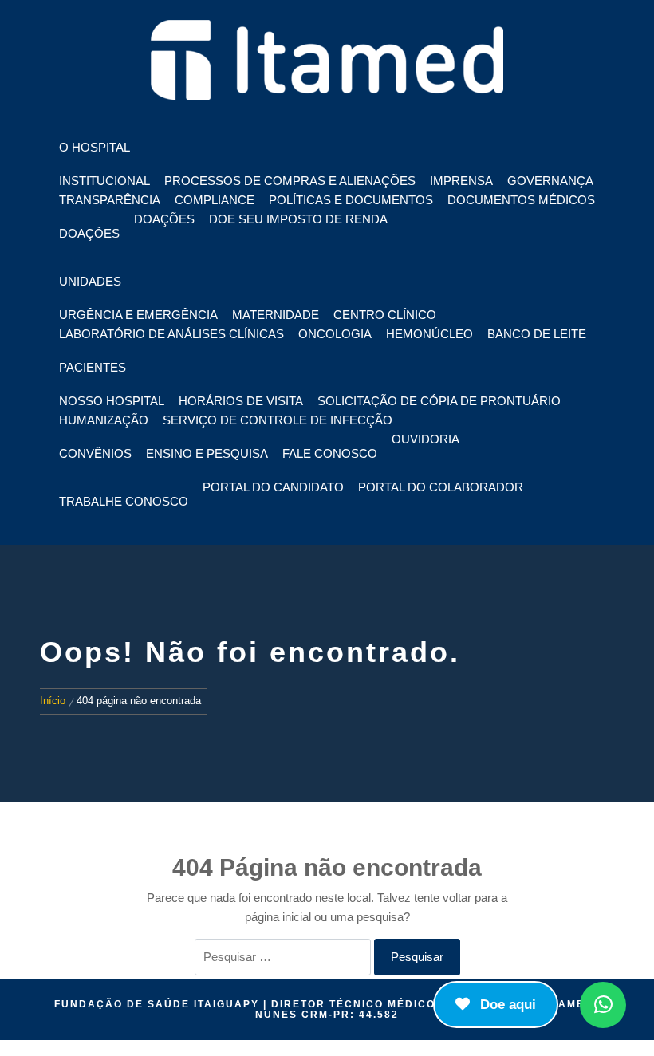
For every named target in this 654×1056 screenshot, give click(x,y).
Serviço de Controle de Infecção (277, 420)
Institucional (104, 180)
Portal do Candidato (273, 487)
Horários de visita (241, 401)
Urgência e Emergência (138, 314)
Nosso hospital (111, 401)
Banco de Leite (536, 334)
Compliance (214, 200)
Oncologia (335, 334)
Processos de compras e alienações (290, 180)
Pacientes (92, 367)
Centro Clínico (384, 314)
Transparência (109, 200)
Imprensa (461, 180)
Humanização (103, 420)
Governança (550, 180)
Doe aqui (506, 1004)
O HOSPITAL (94, 147)
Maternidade (275, 314)
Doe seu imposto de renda (298, 219)
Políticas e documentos (351, 200)
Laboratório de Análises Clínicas (171, 334)
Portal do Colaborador (440, 487)
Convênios (95, 453)
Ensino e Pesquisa (207, 453)
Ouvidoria (425, 439)
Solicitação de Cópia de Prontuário (439, 401)
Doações (89, 233)
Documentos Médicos (521, 200)
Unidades (90, 281)
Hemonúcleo (429, 334)
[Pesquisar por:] (283, 957)
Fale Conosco (329, 453)
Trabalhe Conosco (123, 501)
